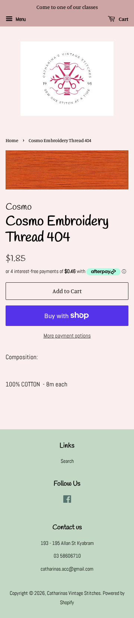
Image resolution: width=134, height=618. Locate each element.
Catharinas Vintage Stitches (73, 593)
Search (67, 461)
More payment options (67, 335)
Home (12, 140)
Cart (123, 19)
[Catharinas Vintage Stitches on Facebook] (67, 500)
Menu (20, 19)
